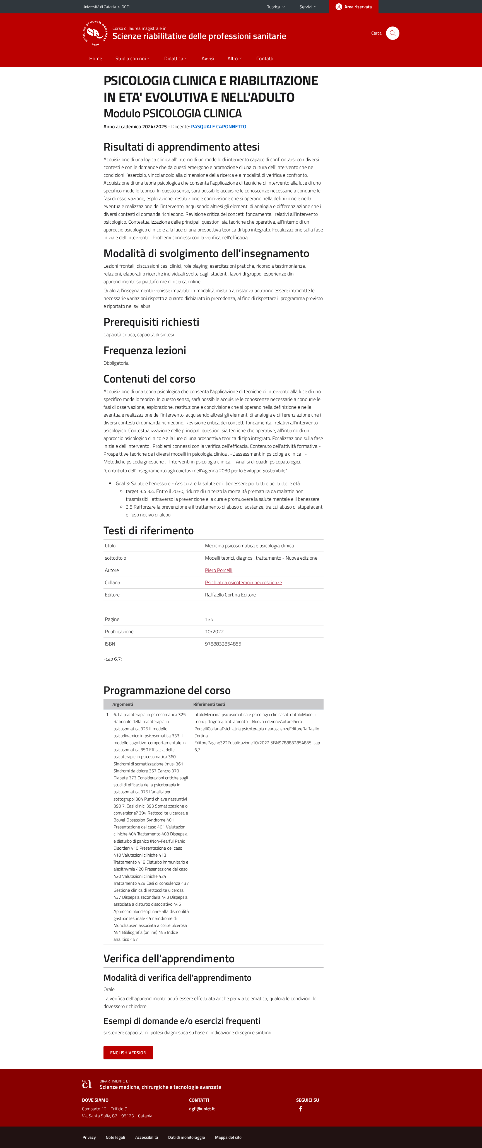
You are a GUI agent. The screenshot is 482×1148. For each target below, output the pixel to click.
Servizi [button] (306, 6)
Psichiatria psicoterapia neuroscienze (243, 582)
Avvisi (208, 58)
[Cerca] (392, 33)
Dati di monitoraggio (186, 1137)
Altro (233, 58)
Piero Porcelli (218, 570)
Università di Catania (99, 6)
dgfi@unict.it (202, 1108)
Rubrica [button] (273, 6)
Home (95, 58)
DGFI (125, 6)
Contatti (264, 58)
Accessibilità (146, 1137)
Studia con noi (130, 58)
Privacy (89, 1137)
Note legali (115, 1137)
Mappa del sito (228, 1137)
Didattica (173, 58)
